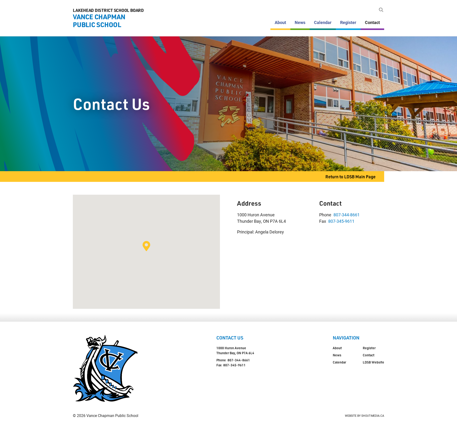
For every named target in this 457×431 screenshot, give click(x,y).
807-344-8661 (346, 215)
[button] (146, 246)
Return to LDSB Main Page (350, 176)
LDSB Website (373, 362)
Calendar (323, 22)
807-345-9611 (341, 221)
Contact (372, 22)
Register (348, 22)
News (300, 22)
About (280, 22)
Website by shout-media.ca (364, 415)
